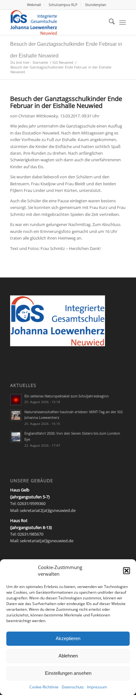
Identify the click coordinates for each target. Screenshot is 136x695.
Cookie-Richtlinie (44, 687)
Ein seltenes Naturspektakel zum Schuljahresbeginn (66, 396)
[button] (126, 570)
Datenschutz (73, 687)
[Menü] (122, 22)
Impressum (97, 687)
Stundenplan (95, 4)
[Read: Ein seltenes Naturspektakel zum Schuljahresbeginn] (16, 399)
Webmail (34, 4)
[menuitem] (34, 4)
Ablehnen (68, 655)
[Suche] (108, 22)
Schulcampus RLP (63, 4)
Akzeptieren (68, 638)
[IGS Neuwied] (56, 22)
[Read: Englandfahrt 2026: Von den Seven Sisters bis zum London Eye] (16, 437)
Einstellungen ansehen (68, 673)
